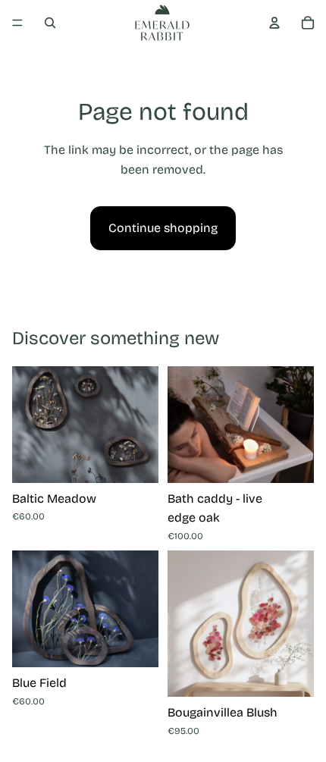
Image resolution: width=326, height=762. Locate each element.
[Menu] (17, 22)
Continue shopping (163, 228)
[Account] (274, 22)
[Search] (50, 22)
